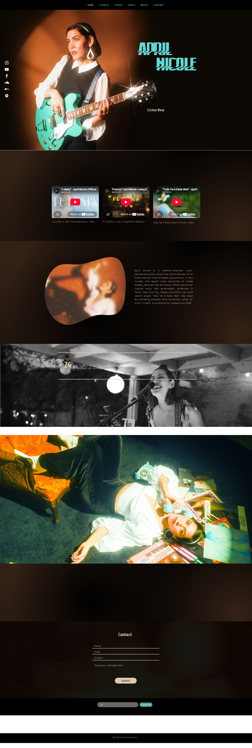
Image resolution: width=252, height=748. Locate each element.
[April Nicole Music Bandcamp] (6, 89)
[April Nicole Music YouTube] (6, 69)
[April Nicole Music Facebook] (6, 75)
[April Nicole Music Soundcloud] (6, 82)
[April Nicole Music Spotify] (6, 95)
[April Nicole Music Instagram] (6, 62)
